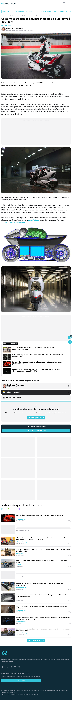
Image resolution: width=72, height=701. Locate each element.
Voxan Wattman (34, 220)
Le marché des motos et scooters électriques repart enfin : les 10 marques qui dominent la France (43, 630)
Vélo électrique (21, 587)
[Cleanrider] (9, 3)
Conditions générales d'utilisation (50, 690)
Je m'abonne (21, 680)
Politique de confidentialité (30, 690)
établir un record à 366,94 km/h (14, 222)
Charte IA (64, 690)
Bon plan (10, 509)
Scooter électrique (22, 542)
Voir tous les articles (35, 640)
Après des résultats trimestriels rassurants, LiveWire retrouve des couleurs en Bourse (42, 607)
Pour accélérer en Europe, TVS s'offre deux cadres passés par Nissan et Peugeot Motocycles (41, 595)
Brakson (36, 694)
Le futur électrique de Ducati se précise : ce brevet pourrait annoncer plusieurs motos (40, 516)
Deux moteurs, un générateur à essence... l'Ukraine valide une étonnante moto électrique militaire (43, 550)
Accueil (3, 16)
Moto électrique (11, 16)
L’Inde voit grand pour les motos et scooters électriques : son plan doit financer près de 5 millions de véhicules (40, 539)
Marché (19, 564)
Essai (17, 509)
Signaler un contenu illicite (9, 692)
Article (4, 509)
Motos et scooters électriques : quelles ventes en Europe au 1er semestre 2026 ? (41, 561)
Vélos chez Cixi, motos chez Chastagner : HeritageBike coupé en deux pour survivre (39, 584)
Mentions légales (15, 690)
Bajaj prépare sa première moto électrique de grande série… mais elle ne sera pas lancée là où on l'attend (43, 618)
